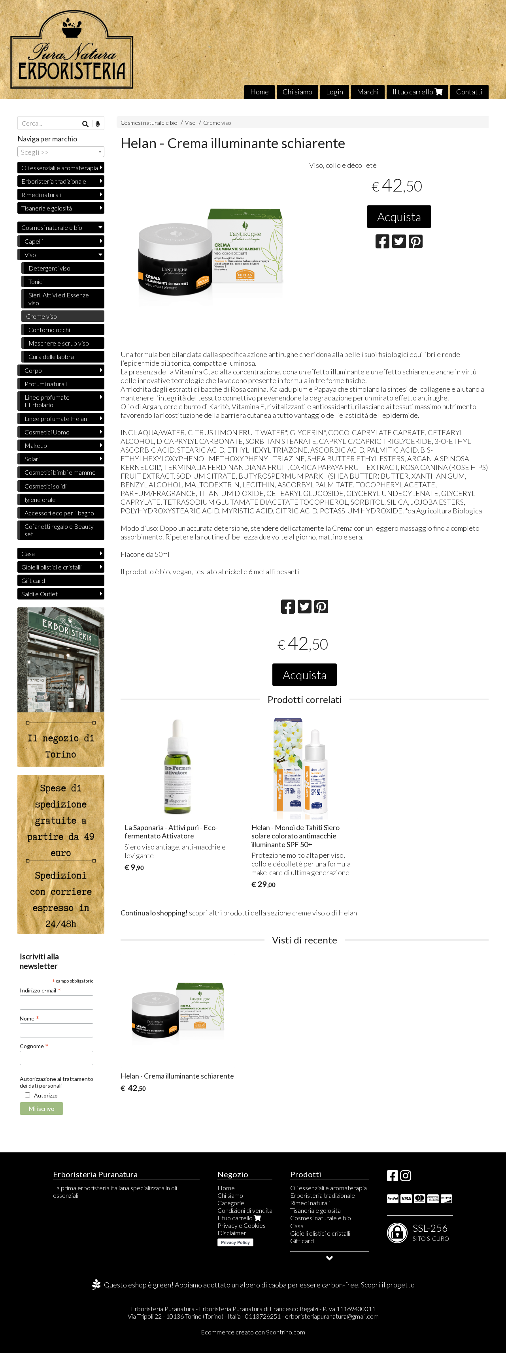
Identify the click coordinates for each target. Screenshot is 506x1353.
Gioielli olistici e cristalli (51, 567)
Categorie (230, 1202)
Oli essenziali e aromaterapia (59, 167)
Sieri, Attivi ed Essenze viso (58, 298)
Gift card (33, 580)
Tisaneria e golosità (46, 208)
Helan (347, 912)
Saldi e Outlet (39, 594)
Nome (29, 1018)
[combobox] (60, 151)
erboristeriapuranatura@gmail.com (332, 1316)
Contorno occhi (49, 329)
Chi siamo (297, 91)
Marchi (368, 91)
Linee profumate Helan (56, 418)
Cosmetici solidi (45, 486)
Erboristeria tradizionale (53, 181)
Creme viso (217, 122)
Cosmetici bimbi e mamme (60, 472)
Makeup (36, 445)
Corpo (33, 370)
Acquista (399, 216)
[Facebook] (392, 1178)
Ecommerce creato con (253, 1332)
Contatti (469, 91)
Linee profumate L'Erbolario (47, 400)
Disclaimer (231, 1232)
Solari (32, 458)
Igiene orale (40, 499)
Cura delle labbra (51, 356)
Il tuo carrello (413, 91)
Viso (191, 122)
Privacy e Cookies (241, 1225)
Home (259, 91)
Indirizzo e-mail (40, 990)
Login (334, 91)
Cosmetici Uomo (47, 432)
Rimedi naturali (41, 194)
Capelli (34, 241)
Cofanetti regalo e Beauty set (59, 529)
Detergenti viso (49, 268)
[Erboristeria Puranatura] (253, 49)
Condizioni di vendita (244, 1210)
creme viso (309, 912)
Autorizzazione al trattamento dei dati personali (56, 1082)
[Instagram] (405, 1178)
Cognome (34, 1046)
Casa (28, 553)
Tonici (35, 281)
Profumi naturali (46, 383)
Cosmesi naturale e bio (149, 122)
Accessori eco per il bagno (59, 513)
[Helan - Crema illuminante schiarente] (210, 252)
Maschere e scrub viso (58, 343)
